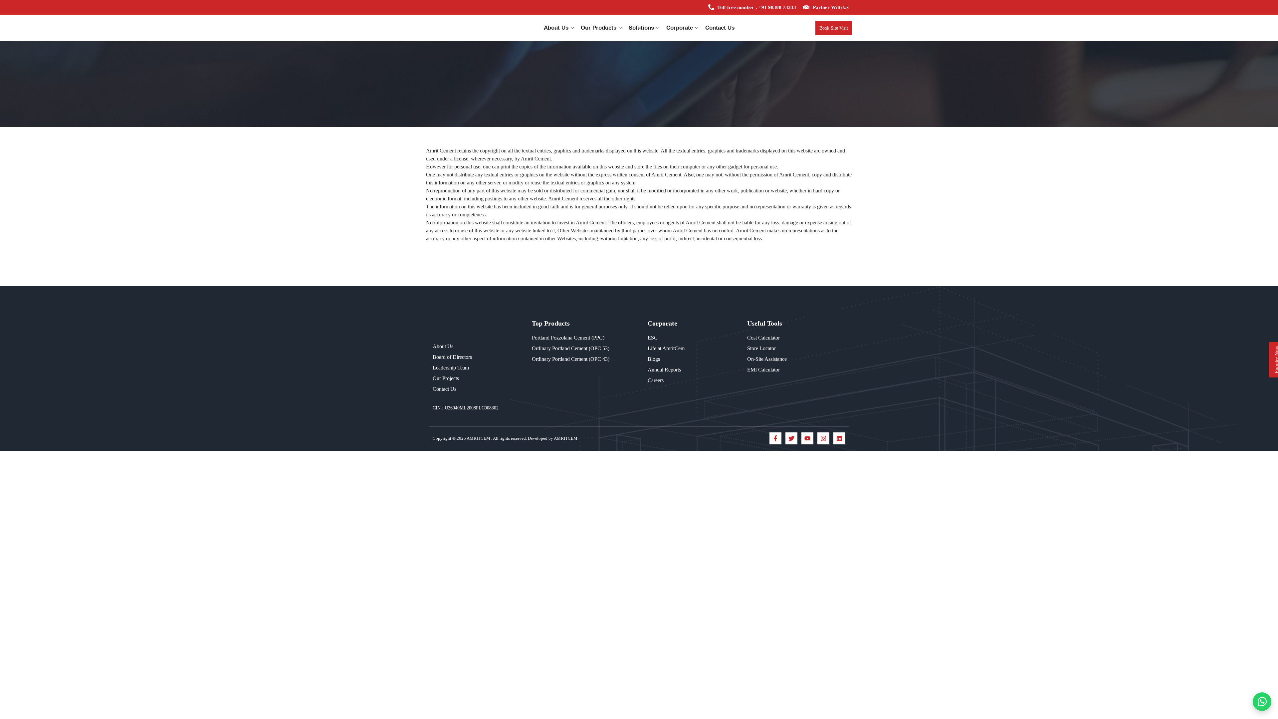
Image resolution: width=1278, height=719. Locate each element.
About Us (556, 28)
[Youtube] (807, 438)
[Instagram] (823, 438)
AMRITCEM (479, 438)
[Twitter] (791, 438)
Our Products (598, 28)
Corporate (679, 28)
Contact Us (720, 28)
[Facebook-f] (775, 438)
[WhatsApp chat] (1262, 701)
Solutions (641, 28)
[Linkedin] (839, 438)
